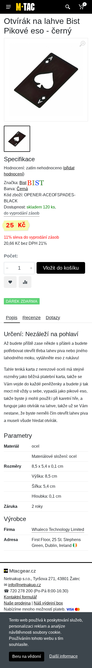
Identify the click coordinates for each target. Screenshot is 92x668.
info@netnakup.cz (24, 585)
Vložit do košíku (61, 268)
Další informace (63, 656)
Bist (22, 183)
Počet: (11, 255)
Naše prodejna (17, 603)
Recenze (31, 317)
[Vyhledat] (67, 7)
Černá (22, 189)
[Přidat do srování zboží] (25, 282)
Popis (11, 317)
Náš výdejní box (48, 603)
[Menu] (8, 6)
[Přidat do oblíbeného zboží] (10, 282)
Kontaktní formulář (20, 597)
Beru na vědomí (26, 656)
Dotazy (53, 317)
